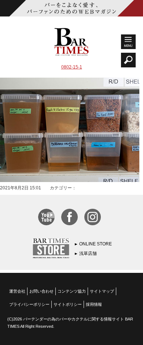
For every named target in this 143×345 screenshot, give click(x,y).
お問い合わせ (41, 291)
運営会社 (17, 291)
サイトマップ (102, 291)
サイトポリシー (68, 304)
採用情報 (94, 304)
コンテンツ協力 (72, 291)
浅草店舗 (88, 253)
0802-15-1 (71, 67)
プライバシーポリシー (29, 304)
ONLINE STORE (95, 243)
